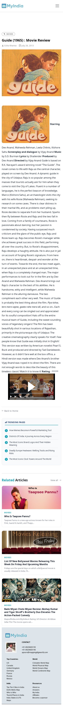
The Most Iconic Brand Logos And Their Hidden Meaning (28, 443)
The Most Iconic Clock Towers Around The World (28, 459)
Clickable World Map (41, 663)
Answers (36, 690)
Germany (10, 671)
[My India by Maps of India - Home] (13, 5)
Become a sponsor (40, 698)
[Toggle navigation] (57, 6)
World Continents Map (41, 671)
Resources (37, 683)
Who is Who (11, 693)
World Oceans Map (40, 668)
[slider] (31, 393)
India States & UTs (14, 698)
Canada (10, 666)
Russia (9, 676)
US (8, 663)
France (9, 673)
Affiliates (36, 695)
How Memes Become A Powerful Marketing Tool (28, 430)
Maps (9, 700)
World (35, 659)
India (9, 683)
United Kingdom (13, 668)
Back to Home (11, 410)
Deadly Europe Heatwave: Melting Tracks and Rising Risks (30, 452)
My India (36, 693)
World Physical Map (40, 666)
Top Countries (12, 659)
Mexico (9, 679)
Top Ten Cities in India (15, 687)
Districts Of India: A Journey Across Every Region (29, 436)
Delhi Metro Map (13, 690)
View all (55, 480)
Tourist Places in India (15, 695)
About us (36, 687)
